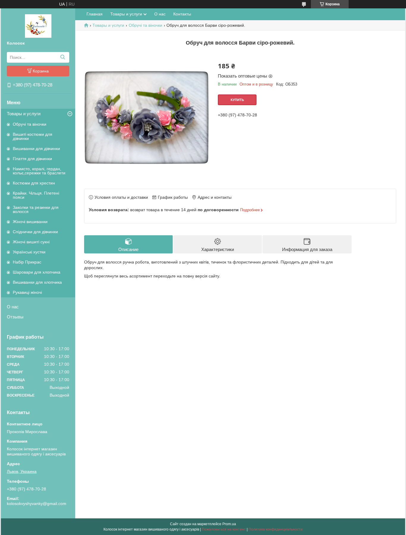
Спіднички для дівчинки (35, 231)
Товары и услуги (23, 113)
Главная (94, 14)
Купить (237, 100)
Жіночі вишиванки (30, 221)
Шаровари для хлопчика (36, 272)
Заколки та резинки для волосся (36, 209)
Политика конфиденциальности (275, 529)
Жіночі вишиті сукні (31, 241)
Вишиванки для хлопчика (37, 282)
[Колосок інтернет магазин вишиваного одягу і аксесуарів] (38, 25)
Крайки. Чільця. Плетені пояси (36, 195)
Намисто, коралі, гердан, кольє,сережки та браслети (39, 170)
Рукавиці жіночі (27, 292)
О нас (13, 306)
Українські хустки (29, 252)
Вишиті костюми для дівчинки (32, 136)
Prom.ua (229, 524)
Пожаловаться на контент (224, 529)
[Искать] (62, 57)
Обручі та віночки (29, 124)
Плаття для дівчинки (32, 158)
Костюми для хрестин (34, 183)
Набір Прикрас (27, 262)
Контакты (182, 14)
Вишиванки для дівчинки (36, 148)
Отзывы (15, 316)
